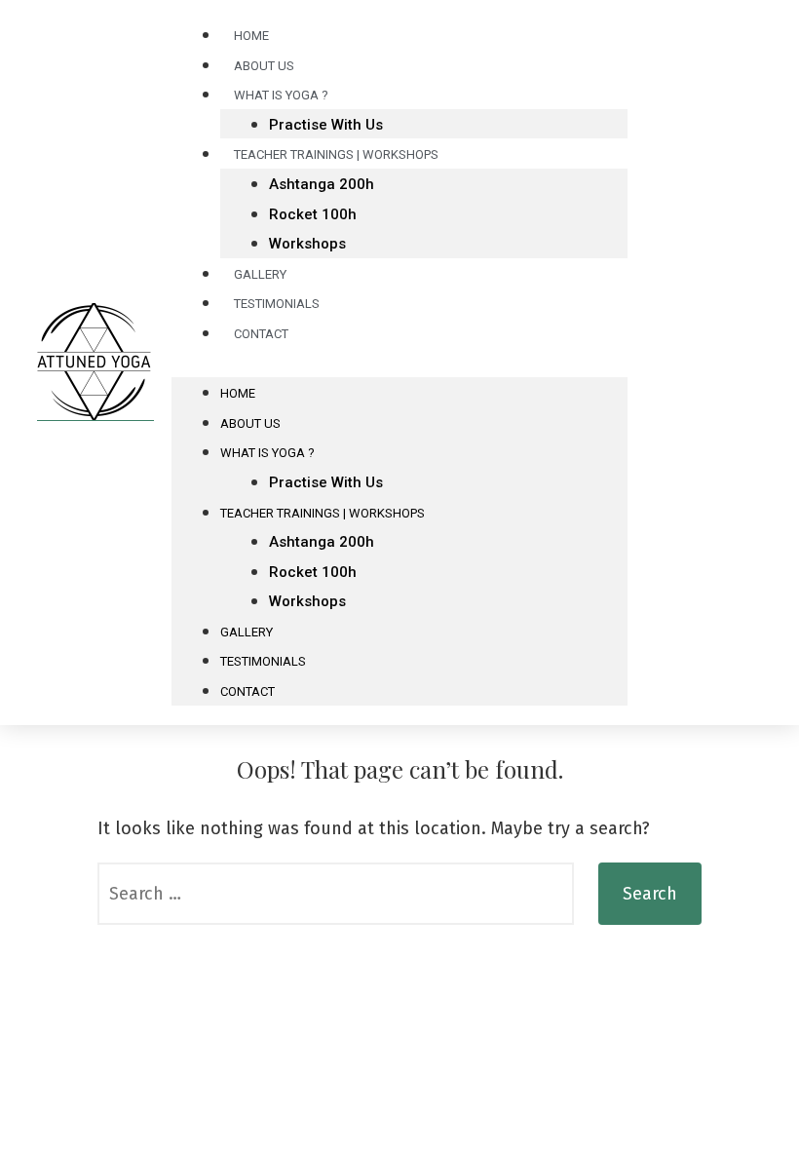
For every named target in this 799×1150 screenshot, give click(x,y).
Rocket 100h (313, 214)
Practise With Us (326, 482)
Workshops (307, 243)
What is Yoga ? (281, 95)
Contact (261, 333)
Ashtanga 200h (321, 184)
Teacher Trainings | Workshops (336, 154)
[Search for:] (335, 893)
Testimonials (263, 661)
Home (237, 393)
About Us (250, 423)
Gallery (246, 632)
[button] (399, 363)
